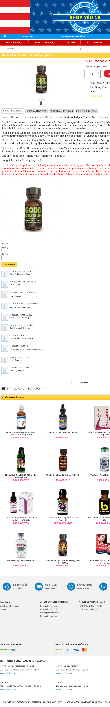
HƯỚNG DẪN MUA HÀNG (36, 111)
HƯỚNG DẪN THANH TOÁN (61, 111)
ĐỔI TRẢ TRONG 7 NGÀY (86, 111)
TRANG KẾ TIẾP (18, 389)
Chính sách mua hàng (92, 602)
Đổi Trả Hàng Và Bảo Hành (89, 609)
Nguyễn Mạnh (31, 292)
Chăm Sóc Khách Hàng (54, 602)
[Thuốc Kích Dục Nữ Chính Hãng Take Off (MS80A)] (63, 545)
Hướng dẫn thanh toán (49, 609)
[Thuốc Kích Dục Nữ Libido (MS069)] (62, 417)
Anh (27, 368)
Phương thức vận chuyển (50, 613)
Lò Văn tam (30, 272)
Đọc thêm (84, 382)
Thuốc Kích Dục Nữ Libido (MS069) (63, 432)
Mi (27, 346)
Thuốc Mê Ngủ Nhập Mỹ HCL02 (21, 560)
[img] (80, 49)
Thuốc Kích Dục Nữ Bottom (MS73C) (63, 475)
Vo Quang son (31, 282)
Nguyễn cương (31, 325)
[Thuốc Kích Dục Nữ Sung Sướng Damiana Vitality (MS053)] (21, 417)
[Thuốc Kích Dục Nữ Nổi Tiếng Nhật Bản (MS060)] (21, 459)
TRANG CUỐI (34, 389)
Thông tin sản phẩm (12, 111)
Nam (28, 357)
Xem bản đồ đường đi (9, 673)
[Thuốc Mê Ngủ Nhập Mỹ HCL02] (21, 545)
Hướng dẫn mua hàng (48, 606)
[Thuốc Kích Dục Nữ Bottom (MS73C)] (63, 459)
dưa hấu (29, 315)
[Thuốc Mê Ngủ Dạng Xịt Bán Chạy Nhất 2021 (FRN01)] (21, 502)
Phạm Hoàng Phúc (33, 304)
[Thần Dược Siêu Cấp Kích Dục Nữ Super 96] (63, 502)
